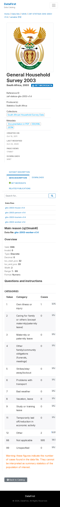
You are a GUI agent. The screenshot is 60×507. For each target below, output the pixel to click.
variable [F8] (15, 17)
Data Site (16, 14)
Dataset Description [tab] (19, 172)
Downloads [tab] (38, 177)
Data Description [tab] (18, 178)
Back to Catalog (17, 480)
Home (7, 14)
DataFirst (10, 4)
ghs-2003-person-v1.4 (15, 212)
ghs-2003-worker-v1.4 (15, 222)
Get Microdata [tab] (18, 183)
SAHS (24, 14)
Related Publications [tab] (19, 188)
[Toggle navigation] (54, 5)
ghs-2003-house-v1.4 (15, 208)
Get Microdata (43, 85)
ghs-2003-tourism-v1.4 (15, 217)
